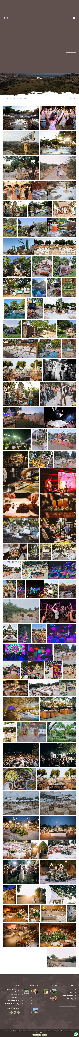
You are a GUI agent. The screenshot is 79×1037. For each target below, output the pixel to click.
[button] (74, 18)
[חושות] (45, 991)
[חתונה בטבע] (35, 991)
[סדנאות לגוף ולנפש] (35, 1011)
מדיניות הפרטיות (36, 1034)
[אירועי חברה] (26, 991)
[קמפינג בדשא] (54, 991)
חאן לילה (50, 998)
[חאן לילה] (54, 998)
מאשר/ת (45, 1034)
